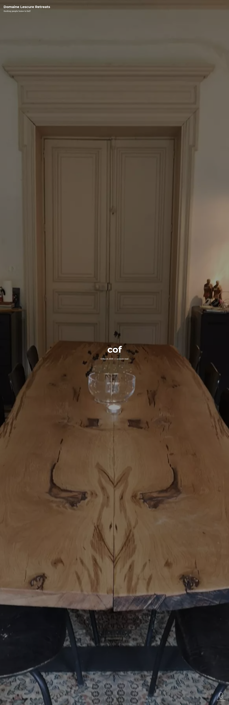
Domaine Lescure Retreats (27, 7)
